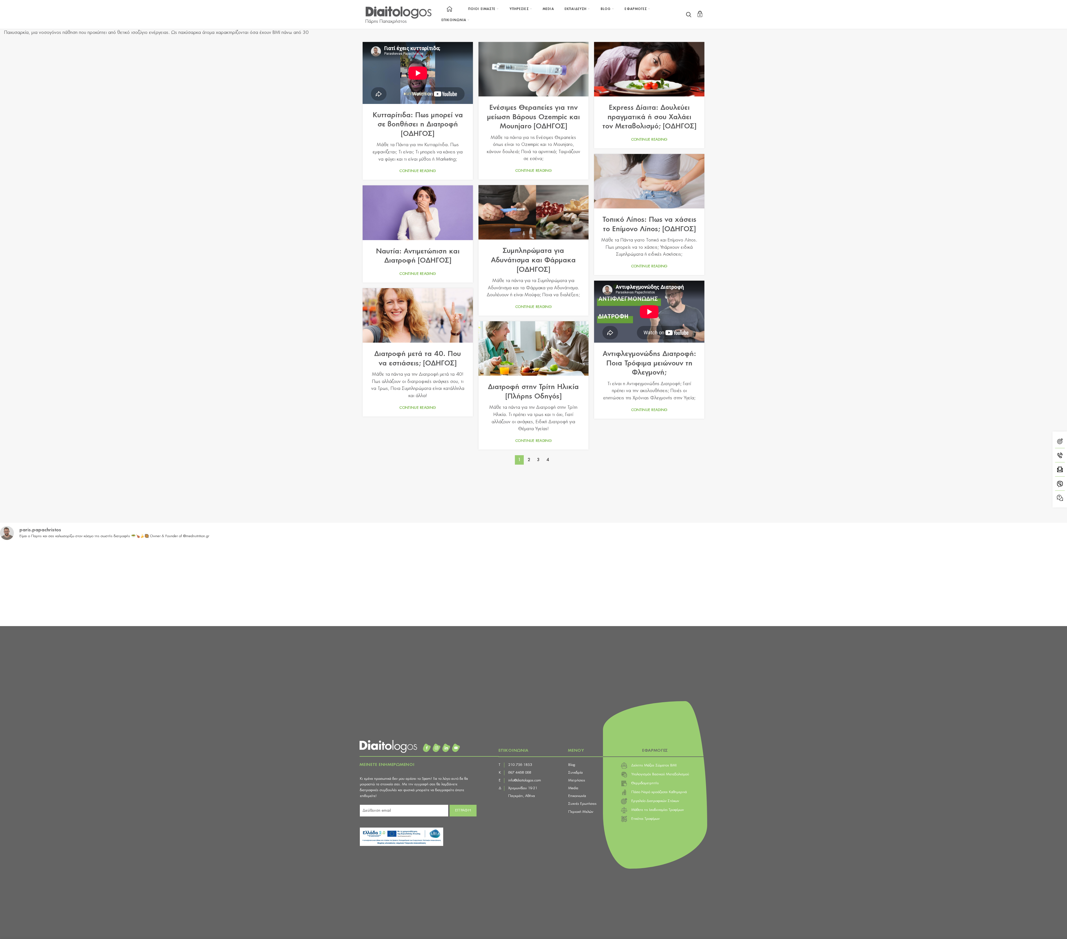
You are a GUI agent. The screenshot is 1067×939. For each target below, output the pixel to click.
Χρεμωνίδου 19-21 (522, 788)
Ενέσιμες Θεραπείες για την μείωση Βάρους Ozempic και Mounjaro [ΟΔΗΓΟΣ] (533, 117)
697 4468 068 (519, 772)
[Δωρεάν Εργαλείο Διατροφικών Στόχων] (1060, 442)
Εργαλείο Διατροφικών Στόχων (655, 801)
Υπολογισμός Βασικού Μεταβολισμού (660, 774)
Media (573, 788)
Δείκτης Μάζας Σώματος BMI (654, 765)
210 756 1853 (520, 765)
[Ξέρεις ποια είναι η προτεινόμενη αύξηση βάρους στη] (199, 583)
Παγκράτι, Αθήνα (521, 796)
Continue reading (418, 171)
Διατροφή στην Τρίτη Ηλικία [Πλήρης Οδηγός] (533, 392)
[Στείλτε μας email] (1060, 471)
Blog (571, 765)
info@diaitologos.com (524, 780)
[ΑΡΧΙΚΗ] (449, 8)
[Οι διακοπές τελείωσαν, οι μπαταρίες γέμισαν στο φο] (65, 583)
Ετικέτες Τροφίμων (645, 819)
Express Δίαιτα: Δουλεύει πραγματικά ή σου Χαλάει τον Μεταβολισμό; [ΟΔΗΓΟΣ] (649, 117)
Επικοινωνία (577, 796)
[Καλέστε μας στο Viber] (1060, 485)
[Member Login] (700, 14)
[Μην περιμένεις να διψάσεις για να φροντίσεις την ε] (333, 583)
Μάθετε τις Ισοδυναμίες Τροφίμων (657, 810)
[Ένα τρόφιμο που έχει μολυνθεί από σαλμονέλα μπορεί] (1001, 583)
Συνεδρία (575, 772)
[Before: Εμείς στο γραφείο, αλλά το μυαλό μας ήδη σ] (734, 583)
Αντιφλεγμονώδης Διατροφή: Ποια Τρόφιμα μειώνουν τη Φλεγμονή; (649, 363)
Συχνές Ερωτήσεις (582, 804)
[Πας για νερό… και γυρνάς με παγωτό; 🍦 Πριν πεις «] (867, 583)
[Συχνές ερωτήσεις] (1060, 498)
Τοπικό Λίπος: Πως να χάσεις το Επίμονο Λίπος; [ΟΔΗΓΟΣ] (649, 224)
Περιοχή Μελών (580, 812)
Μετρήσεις (576, 780)
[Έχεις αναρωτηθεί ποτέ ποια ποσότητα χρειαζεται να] (466, 583)
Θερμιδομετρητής (645, 783)
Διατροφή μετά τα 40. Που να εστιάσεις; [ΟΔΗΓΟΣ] (417, 359)
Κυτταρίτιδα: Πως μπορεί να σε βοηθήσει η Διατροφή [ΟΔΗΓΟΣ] (418, 124)
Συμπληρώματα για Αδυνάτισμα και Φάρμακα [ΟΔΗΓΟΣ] (533, 260)
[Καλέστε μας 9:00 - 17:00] (1060, 456)
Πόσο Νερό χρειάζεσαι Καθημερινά (659, 792)
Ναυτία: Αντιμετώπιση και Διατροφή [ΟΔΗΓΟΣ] (418, 256)
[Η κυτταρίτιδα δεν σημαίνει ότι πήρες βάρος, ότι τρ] (600, 583)
